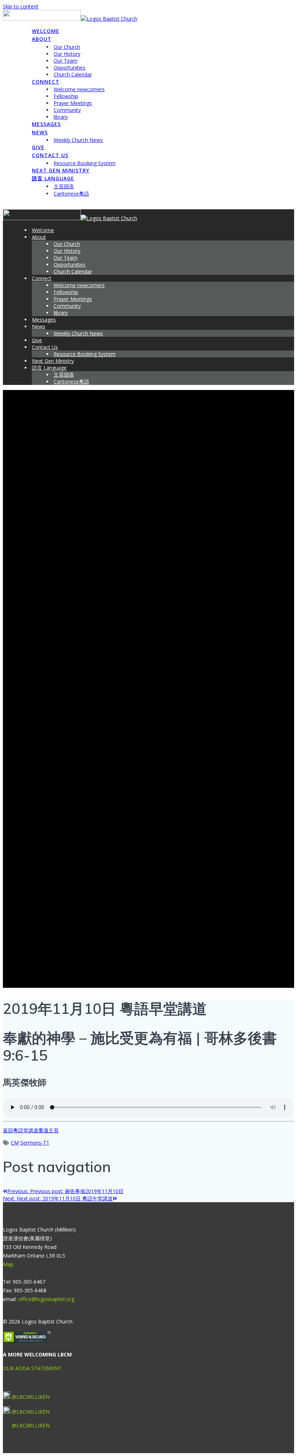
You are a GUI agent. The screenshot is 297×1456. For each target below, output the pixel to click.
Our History (67, 53)
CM (15, 1142)
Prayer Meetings (73, 103)
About (41, 38)
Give (38, 147)
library (61, 116)
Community (67, 109)
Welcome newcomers (79, 89)
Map (8, 1264)
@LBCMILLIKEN (31, 1396)
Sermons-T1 (34, 1142)
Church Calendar (73, 74)
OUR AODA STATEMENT (32, 1368)
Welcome (45, 31)
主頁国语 (64, 186)
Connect (45, 81)
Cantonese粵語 (71, 193)
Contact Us (50, 155)
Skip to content (20, 6)
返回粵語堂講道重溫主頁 (31, 1130)
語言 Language (53, 178)
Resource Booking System (85, 163)
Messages (46, 124)
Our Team (66, 60)
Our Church (67, 46)
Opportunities (69, 67)
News (40, 132)
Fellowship (66, 96)
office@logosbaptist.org (46, 1299)
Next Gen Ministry (60, 170)
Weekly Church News (78, 140)
